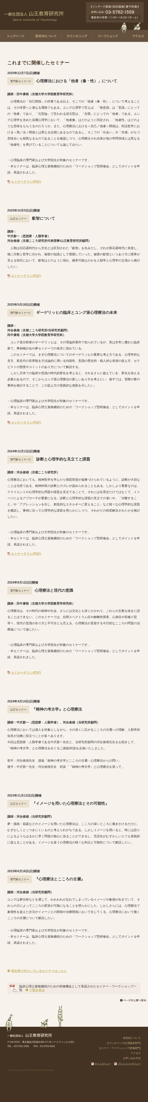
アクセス (136, 1053)
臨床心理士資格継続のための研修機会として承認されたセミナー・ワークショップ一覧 (77, 988)
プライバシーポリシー (129, 1063)
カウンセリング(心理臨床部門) (124, 1043)
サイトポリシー (103, 1063)
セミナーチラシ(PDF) (26, 181)
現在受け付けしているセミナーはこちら (39, 971)
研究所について (132, 1038)
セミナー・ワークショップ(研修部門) (120, 1048)
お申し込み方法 (132, 1058)
